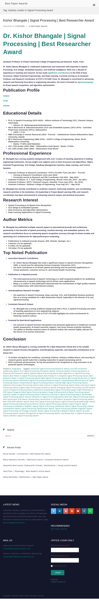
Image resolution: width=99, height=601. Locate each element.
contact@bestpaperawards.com (16, 548)
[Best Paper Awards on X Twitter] (53, 511)
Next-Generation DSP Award (15, 399)
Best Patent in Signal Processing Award (26, 376)
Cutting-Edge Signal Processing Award (71, 382)
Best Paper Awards (16, 3)
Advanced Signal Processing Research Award (50, 368)
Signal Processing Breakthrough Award (78, 401)
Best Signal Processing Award (54, 378)
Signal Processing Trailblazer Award (59, 411)
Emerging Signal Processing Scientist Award (76, 387)
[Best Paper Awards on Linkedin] (59, 511)
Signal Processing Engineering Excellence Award (24, 404)
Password (60, 555)
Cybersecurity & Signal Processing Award (20, 385)
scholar (6, 105)
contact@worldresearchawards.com (18, 556)
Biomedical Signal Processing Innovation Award (39, 380)
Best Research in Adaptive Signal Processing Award (66, 376)
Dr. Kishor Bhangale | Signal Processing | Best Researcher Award (47, 43)
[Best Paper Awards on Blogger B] (72, 511)
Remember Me (59, 566)
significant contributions (59, 73)
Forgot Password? (58, 581)
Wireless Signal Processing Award (24, 415)
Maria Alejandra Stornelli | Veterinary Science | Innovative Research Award (35, 459)
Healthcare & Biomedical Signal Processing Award (55, 390)
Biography (16, 368)
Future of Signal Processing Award (18, 390)
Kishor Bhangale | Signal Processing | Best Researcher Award (48, 20)
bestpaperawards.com (17, 520)
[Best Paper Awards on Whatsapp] (90, 511)
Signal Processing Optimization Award (37, 408)
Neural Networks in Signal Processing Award (44, 397)
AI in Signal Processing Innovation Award (37, 371)
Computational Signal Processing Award (36, 382)
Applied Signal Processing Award (44, 373)
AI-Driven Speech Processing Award (71, 371)
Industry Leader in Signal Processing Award (22, 394)
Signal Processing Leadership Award (54, 406)
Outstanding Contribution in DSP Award (45, 399)
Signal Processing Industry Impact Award (63, 404)
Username (60, 545)
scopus (6, 96)
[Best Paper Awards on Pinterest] (66, 511)
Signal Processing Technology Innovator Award (23, 411)
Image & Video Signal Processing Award (30, 392)
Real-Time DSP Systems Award (16, 401)
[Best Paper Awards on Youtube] (78, 511)
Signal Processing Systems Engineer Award (73, 408)
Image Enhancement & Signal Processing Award (69, 392)
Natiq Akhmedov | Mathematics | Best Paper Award (25, 477)
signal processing (85, 82)
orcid (5, 100)
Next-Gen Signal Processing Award (79, 397)
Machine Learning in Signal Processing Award (61, 394)
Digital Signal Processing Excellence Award (37, 387)
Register (54, 579)
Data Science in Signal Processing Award (56, 385)
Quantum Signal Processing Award (78, 399)
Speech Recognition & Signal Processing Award (39, 413)
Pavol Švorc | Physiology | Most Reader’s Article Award (26, 471)
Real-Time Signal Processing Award (45, 401)
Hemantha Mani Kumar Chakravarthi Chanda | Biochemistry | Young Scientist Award (40, 465)
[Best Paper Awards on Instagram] (84, 511)
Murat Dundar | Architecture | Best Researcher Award (26, 454)
